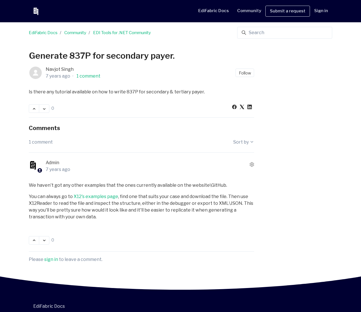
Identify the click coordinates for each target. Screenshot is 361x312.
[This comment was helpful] (34, 240)
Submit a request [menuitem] (287, 11)
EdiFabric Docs (213, 10)
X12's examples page (96, 196)
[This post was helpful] (34, 108)
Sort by (241, 142)
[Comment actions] (251, 164)
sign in (51, 259)
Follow (245, 73)
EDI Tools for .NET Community (122, 32)
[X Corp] (242, 107)
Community (75, 32)
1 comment (88, 76)
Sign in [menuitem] (321, 10)
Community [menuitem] (249, 10)
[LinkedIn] (249, 107)
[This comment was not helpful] (44, 240)
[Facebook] (234, 107)
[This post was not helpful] (44, 108)
